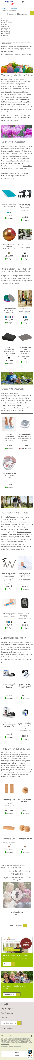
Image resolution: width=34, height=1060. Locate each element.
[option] (17, 895)
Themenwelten (13, 8)
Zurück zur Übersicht (15, 925)
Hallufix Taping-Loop (9, 614)
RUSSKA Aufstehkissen (9, 348)
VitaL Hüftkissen (25, 309)
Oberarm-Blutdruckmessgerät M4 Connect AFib (9, 685)
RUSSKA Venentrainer (9, 204)
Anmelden (7, 964)
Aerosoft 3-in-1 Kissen (25, 245)
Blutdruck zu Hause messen (15, 645)
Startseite (4, 8)
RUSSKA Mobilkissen (9, 308)
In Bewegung (5, 21)
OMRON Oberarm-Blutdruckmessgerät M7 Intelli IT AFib (9, 724)
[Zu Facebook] (17, 895)
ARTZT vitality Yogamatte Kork (9, 800)
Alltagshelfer (5, 35)
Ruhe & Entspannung (7, 30)
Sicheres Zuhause (6, 22)
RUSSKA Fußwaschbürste (9, 435)
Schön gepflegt (5, 31)
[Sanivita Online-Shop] (9, 3)
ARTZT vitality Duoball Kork (25, 839)
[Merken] (9, 220)
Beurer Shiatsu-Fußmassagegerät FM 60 (24, 435)
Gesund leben (5, 26)
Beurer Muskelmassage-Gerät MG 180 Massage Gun (25, 206)
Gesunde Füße (5, 33)
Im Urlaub (4, 24)
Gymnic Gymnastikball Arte (9, 245)
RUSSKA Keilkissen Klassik (25, 348)
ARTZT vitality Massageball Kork (24, 800)
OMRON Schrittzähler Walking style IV (24, 615)
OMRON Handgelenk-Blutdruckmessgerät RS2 (24, 725)
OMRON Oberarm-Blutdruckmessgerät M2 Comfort (24, 686)
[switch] (30, 1057)
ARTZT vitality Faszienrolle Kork (9, 839)
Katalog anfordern (10, 994)
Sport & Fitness (12, 79)
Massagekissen (26, 102)
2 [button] (18, 914)
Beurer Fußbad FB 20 (9, 473)
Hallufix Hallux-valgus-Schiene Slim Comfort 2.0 (25, 575)
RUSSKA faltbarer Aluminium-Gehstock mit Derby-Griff (9, 575)
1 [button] (16, 914)
